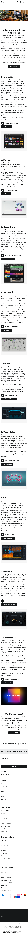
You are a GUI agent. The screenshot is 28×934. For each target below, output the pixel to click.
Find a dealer (4, 818)
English (2, 911)
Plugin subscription (6, 858)
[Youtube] (6, 774)
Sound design (4, 885)
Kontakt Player (9, 106)
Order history (4, 815)
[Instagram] (4, 774)
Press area (3, 796)
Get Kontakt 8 (6, 126)
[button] (9, 123)
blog (3, 727)
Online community (5, 826)
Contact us (4, 788)
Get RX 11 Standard (8, 538)
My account (4, 813)
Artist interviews (5, 869)
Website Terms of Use (6, 932)
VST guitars (4, 853)
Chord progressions (6, 890)
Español (2, 919)
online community (14, 729)
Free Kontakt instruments (7, 867)
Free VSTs (3, 840)
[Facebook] (2, 774)
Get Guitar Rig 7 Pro (8, 259)
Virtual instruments (5, 842)
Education (3, 799)
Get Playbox (6, 193)
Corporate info (4, 786)
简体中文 (2, 916)
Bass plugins (4, 848)
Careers (3, 794)
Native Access (4, 821)
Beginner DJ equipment (7, 877)
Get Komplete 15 (7, 682)
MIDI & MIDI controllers (6, 880)
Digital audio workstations (7, 882)
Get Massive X (6, 330)
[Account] (20, 2)
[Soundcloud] (9, 774)
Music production (5, 875)
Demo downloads (5, 831)
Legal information (5, 801)
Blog (2, 783)
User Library (4, 828)
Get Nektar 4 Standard (9, 604)
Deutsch (2, 914)
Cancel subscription (6, 823)
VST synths (3, 850)
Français (2, 918)
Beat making (4, 872)
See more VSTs (14, 66)
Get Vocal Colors (7, 464)
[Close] (25, 924)
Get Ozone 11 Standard (9, 398)
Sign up (14, 766)
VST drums (3, 855)
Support (3, 791)
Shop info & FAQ (5, 810)
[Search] (17, 2)
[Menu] (26, 2)
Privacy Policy (16, 932)
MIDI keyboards (5, 845)
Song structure (4, 887)
